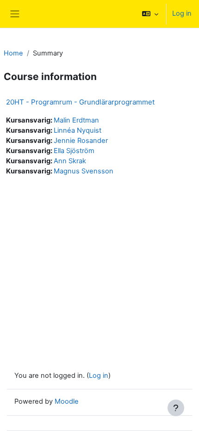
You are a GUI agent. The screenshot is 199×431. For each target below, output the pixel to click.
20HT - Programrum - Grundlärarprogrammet (80, 102)
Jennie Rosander (81, 140)
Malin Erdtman (76, 120)
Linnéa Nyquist (77, 130)
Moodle (67, 401)
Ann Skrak (70, 161)
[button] (150, 14)
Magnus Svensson (83, 171)
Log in (182, 13)
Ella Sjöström (74, 151)
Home (13, 53)
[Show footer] (176, 408)
